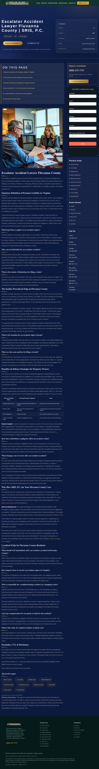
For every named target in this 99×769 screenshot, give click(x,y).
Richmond (72, 255)
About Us (44, 3)
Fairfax (71, 235)
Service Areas (63, 3)
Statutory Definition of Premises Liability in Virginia (19, 72)
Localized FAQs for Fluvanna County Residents (18, 93)
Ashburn (71, 242)
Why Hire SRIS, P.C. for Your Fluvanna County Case (19, 88)
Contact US (71, 3)
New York (71, 274)
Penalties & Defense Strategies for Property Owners (19, 83)
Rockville (71, 261)
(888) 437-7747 (76, 70)
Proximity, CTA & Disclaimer (12, 99)
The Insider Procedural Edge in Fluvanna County (18, 77)
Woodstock (72, 280)
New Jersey (72, 268)
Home (38, 3)
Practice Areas (52, 3)
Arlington (71, 248)
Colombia (71, 287)
